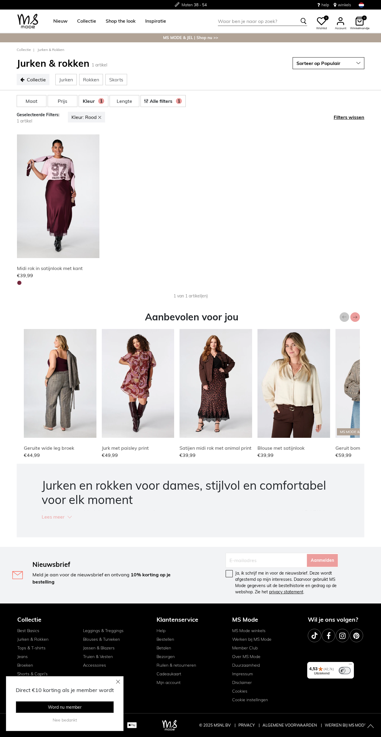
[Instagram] (342, 635)
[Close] (118, 681)
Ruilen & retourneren (176, 665)
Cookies (239, 691)
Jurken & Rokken (33, 639)
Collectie (24, 49)
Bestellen (165, 639)
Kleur (92, 101)
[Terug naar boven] (371, 727)
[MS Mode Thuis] (28, 21)
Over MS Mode (246, 656)
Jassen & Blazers (99, 648)
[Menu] (350, 665)
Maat (32, 101)
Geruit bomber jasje (357, 448)
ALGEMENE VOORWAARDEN (290, 725)
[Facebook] (328, 635)
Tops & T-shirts (31, 648)
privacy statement (286, 592)
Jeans (22, 656)
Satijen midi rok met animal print (215, 448)
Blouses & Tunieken (101, 639)
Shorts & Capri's (32, 674)
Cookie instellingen (250, 699)
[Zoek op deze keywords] (303, 21)
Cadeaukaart (169, 674)
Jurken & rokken (51, 49)
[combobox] (262, 21)
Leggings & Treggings (103, 630)
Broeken (25, 665)
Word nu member (65, 707)
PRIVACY (247, 725)
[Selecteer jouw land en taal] (361, 5)
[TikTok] (314, 635)
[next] (94, 197)
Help (161, 630)
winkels (344, 4)
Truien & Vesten (98, 656)
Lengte (124, 101)
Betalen (164, 648)
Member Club (245, 648)
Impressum (242, 674)
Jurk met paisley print (125, 448)
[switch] (345, 670)
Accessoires (94, 665)
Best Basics (28, 630)
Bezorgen (166, 656)
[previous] (22, 197)
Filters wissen (349, 117)
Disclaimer (242, 682)
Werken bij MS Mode (251, 639)
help (325, 4)
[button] (60, 21)
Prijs (62, 101)
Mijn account (169, 682)
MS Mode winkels (249, 630)
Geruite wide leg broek (49, 448)
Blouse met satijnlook (281, 448)
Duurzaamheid (246, 665)
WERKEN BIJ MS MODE (346, 725)
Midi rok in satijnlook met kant (50, 268)
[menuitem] (58, 21)
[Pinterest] (356, 635)
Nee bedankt (65, 720)
